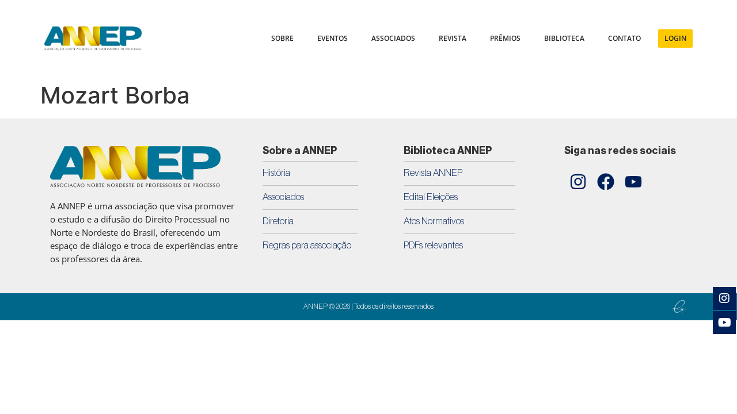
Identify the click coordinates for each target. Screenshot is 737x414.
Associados (283, 197)
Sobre (282, 38)
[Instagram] (578, 181)
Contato (624, 38)
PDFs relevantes (433, 245)
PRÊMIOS (505, 38)
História (276, 173)
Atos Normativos (434, 221)
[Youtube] (633, 181)
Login (675, 38)
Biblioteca (564, 38)
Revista (452, 38)
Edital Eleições (431, 197)
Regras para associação (307, 245)
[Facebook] (606, 181)
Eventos (332, 38)
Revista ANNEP (433, 173)
